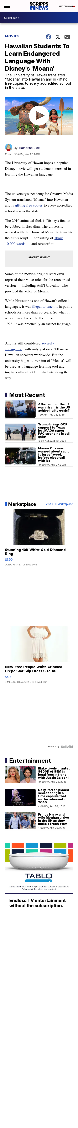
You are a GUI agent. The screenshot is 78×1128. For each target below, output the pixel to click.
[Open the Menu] (7, 6)
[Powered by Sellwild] (67, 746)
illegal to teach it (45, 306)
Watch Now (66, 6)
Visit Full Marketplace (59, 504)
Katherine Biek (29, 148)
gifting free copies (29, 205)
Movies (12, 36)
